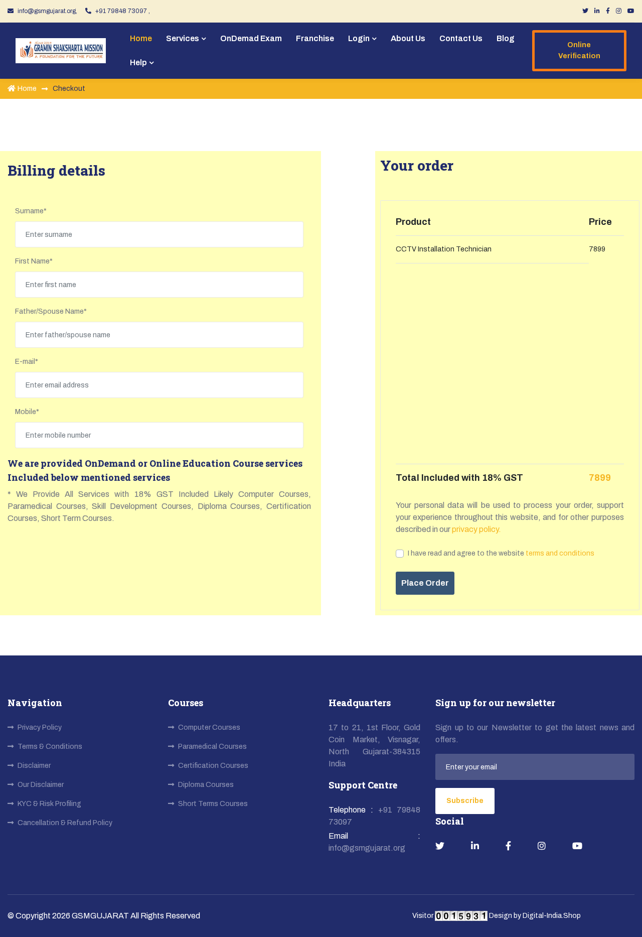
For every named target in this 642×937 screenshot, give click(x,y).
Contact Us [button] (461, 38)
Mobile (27, 412)
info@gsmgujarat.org (367, 848)
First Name (34, 261)
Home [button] (141, 38)
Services (182, 38)
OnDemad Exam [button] (251, 38)
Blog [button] (506, 38)
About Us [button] (408, 38)
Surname (31, 211)
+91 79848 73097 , (122, 11)
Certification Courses (213, 765)
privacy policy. (475, 529)
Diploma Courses (206, 784)
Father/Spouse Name (51, 311)
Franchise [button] (315, 38)
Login (359, 38)
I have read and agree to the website (501, 553)
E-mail (26, 361)
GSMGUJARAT (101, 915)
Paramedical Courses (212, 746)
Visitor (423, 915)
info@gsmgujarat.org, (47, 11)
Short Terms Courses (213, 804)
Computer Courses (209, 727)
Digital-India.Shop (552, 915)
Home (27, 88)
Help (138, 62)
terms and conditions (560, 553)
